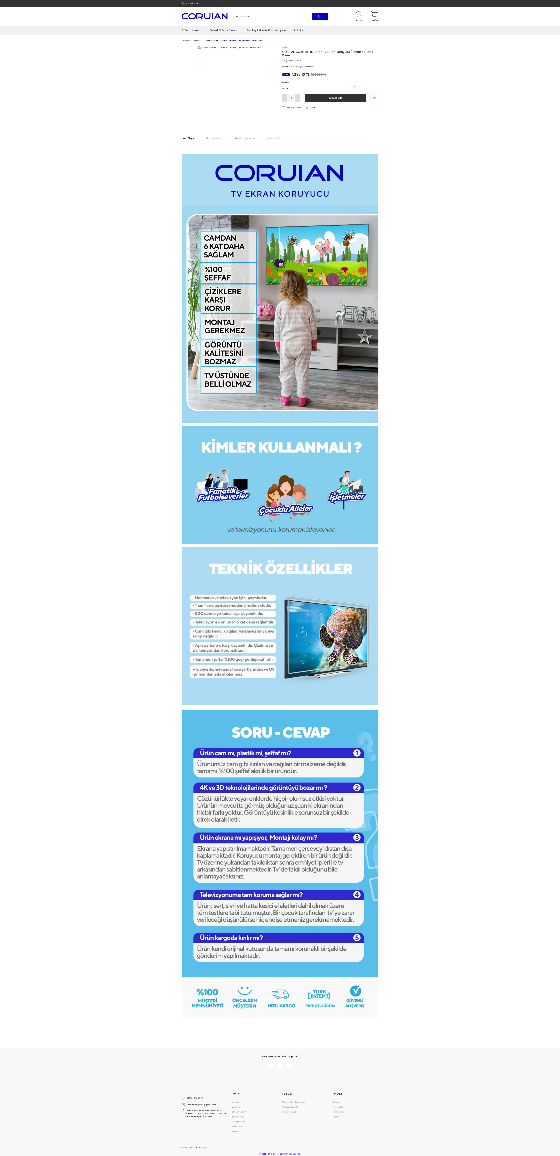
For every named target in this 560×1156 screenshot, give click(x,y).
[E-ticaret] (279, 1154)
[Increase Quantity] (297, 98)
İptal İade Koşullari (290, 1112)
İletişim (235, 1131)
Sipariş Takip (338, 1107)
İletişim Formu (238, 1117)
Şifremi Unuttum (239, 1112)
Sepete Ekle (335, 98)
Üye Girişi (236, 1107)
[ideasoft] (265, 1153)
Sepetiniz (336, 1117)
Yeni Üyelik (236, 1102)
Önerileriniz (273, 138)
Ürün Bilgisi (188, 138)
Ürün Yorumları (214, 138)
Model (285, 88)
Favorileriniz (337, 1112)
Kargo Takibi (237, 1127)
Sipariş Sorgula (238, 1122)
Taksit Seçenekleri (245, 138)
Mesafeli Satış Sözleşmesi (293, 1102)
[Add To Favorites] (374, 98)
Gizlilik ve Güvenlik (290, 1107)
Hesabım (336, 1102)
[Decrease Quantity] (284, 98)
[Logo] (205, 16)
